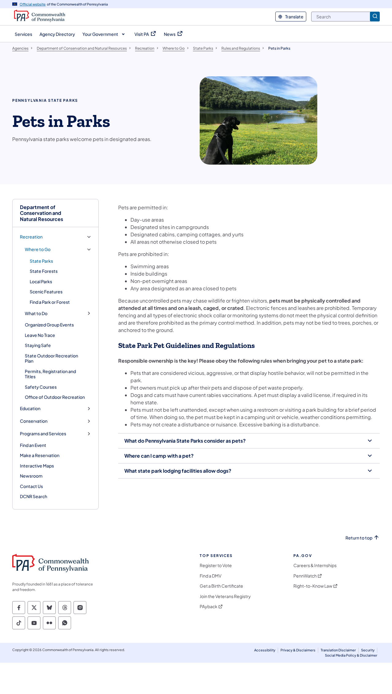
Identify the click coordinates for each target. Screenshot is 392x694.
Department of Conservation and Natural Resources (41, 213)
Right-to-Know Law (312, 586)
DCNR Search (33, 496)
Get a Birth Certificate (221, 586)
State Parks (41, 261)
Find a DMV (210, 575)
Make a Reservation (39, 455)
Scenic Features (46, 291)
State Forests (44, 271)
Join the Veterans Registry (225, 596)
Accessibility (264, 650)
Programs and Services (43, 433)
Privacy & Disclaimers (298, 650)
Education (30, 408)
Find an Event (33, 445)
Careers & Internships (315, 565)
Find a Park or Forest (50, 302)
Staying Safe (38, 345)
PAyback (208, 606)
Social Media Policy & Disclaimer (351, 655)
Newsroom (31, 476)
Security (368, 650)
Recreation (31, 236)
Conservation (33, 421)
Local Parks (41, 281)
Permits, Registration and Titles (50, 373)
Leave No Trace (40, 335)
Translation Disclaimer (338, 650)
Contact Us (31, 486)
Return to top (358, 537)
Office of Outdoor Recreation (55, 397)
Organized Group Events (49, 324)
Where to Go (38, 249)
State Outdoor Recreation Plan (51, 358)
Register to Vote (216, 565)
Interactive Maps (37, 465)
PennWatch (305, 575)
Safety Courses (41, 387)
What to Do (36, 313)
